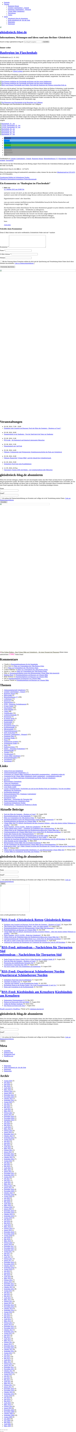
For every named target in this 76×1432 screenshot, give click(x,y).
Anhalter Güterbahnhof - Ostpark (20, 158)
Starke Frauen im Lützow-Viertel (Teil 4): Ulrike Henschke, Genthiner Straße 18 (29, 959)
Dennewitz (7, 700)
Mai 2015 (7, 1296)
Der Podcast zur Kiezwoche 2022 (14, 1005)
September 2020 (9, 1194)
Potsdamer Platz (9, 736)
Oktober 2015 (8, 1287)
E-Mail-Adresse (5, 254)
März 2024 (7, 1129)
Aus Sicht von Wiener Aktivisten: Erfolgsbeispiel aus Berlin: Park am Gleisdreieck (29, 778)
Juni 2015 (7, 1294)
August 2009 (8, 1417)
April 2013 (7, 1339)
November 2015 (9, 1285)
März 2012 (7, 1362)
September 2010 (9, 1394)
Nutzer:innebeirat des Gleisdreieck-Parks (16, 801)
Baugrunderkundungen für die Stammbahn (24, 664)
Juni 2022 (7, 1164)
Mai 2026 (7, 1086)
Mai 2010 (7, 1401)
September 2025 (9, 1100)
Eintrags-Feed (8, 1052)
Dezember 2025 (9, 1095)
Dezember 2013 (9, 1326)
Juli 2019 (7, 1219)
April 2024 (7, 1127)
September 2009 (9, 1415)
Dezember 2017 (9, 1246)
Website (2, 258)
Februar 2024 (8, 1130)
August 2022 (8, 1161)
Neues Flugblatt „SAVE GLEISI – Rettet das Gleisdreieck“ (22, 827)
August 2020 (8, 1196)
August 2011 (8, 1374)
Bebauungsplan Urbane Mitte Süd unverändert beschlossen (22, 843)
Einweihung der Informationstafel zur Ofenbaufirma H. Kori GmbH (25, 837)
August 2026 (8, 1081)
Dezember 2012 (9, 1346)
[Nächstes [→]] (3, 1431)
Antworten (7, 225)
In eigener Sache (9, 718)
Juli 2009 (7, 1419)
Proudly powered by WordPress (10, 1009)
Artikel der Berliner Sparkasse (13, 1004)
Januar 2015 (8, 1303)
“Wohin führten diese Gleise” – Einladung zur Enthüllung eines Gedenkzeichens (29, 828)
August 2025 (8, 1102)
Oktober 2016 (8, 1266)
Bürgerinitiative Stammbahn (12, 781)
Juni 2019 (7, 1221)
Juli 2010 (7, 1397)
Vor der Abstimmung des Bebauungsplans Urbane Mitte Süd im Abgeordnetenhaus (30, 844)
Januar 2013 (8, 1344)
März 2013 (7, 1340)
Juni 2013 (7, 1335)
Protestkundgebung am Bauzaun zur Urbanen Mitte (32, 675)
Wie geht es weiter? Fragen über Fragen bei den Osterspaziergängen (25, 940)
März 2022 (7, 1170)
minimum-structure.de (37, 1009)
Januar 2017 (8, 1260)
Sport (5, 745)
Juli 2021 (7, 1178)
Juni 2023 (7, 1143)
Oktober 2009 (8, 1413)
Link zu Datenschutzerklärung (24, 263)
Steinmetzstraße (9, 750)
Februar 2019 (8, 1228)
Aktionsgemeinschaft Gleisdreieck (14, 690)
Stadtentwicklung (9, 747)
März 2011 (7, 1383)
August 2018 (8, 1235)
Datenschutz (8, 1071)
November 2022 (9, 1155)
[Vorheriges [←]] (1, 1431)
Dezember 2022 (9, 1154)
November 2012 (9, 1347)
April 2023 (7, 1146)
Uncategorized (8, 754)
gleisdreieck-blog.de (13, 32)
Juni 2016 (7, 1273)
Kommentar (4, 247)
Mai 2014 (7, 1317)
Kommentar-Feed (9, 1054)
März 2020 (7, 1205)
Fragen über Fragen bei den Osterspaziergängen (19, 834)
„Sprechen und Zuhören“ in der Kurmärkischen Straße (21, 983)
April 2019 (7, 1225)
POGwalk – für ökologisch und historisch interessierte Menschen (24, 440)
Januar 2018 (8, 1244)
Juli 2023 (7, 1141)
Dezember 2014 (9, 1305)
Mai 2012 (7, 1358)
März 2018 (7, 1241)
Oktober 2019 (8, 1214)
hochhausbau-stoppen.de (11, 792)
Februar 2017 (8, 1258)
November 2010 (9, 1390)
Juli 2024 (7, 1121)
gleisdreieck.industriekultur (12, 785)
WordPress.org (8, 1056)
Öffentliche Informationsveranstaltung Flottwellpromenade (18, 179)
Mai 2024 (7, 1125)
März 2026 (7, 1089)
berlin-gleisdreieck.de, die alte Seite (19, 20)
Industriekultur (8, 720)
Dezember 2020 (9, 1189)
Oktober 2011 (8, 1371)
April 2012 (7, 1360)
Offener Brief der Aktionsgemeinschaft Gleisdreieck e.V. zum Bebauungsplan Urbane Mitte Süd (34, 850)
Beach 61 (7, 780)
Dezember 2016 (9, 1262)
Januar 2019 (8, 1230)
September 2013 (9, 1331)
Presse (6, 740)
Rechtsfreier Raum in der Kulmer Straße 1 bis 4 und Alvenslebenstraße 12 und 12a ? (30, 985)
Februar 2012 (8, 1363)
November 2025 (9, 1097)
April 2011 (7, 1381)
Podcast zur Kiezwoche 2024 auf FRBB (16, 1002)
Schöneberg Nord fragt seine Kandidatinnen (17, 464)
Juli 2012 (7, 1355)
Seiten (6, 16)
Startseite (7, 2)
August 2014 (8, 1312)
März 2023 (7, 1148)
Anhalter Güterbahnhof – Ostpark (18, 8)
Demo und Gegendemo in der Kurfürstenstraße (18, 987)
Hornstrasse (7, 716)
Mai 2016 (7, 1275)
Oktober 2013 (8, 1330)
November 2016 (9, 1264)
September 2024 (9, 1120)
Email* (2, 493)
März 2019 (7, 1226)
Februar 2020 (8, 1207)
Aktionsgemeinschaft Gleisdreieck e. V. (16, 772)
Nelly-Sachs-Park (9, 732)
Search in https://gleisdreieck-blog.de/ (11, 42)
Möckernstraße (8, 729)
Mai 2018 (7, 1239)
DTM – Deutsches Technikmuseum (15, 704)
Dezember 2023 (9, 1134)
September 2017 (9, 1250)
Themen (6, 4)
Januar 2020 (8, 1209)
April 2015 (7, 1298)
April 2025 (7, 1109)
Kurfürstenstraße (9, 727)
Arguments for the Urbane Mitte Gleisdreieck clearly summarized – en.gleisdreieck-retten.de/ (33, 776)
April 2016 (7, 1276)
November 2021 (9, 1173)
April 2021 (7, 1182)
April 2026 (7, 1088)
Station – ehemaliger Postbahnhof (14, 749)
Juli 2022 (7, 1162)
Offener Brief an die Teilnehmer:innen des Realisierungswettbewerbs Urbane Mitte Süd (31, 830)
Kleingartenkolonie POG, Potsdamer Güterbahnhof (20, 794)
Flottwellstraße (8, 709)
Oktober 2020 (8, 1193)
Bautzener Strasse (13, 6)
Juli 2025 (7, 1104)
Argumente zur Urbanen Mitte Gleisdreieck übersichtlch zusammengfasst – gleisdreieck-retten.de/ (34, 774)
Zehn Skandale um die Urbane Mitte (15, 841)
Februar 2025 (8, 1113)
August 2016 (8, 1269)
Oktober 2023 (8, 1136)
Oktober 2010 (8, 1392)
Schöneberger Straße (10, 743)
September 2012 (9, 1351)
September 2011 (9, 1372)
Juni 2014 (7, 1315)
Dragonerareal (8, 702)
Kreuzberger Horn (9, 725)
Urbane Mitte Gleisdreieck (16, 11)
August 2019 (8, 1218)
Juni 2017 (7, 1253)
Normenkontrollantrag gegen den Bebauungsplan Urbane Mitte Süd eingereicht (34, 673)
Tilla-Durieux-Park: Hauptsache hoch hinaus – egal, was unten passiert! (26, 926)
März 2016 (7, 1278)
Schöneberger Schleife (11, 741)
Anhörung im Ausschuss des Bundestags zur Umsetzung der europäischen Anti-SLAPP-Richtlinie (34, 839)
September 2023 (9, 1138)
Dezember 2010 (9, 1388)
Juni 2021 (7, 1180)
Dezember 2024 (9, 1116)
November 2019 (9, 1212)
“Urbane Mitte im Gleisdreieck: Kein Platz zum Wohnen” (22, 851)
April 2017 (7, 1257)
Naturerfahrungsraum (10, 731)
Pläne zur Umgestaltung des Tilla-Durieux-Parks (29, 666)
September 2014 (9, 1310)
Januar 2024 (8, 1132)
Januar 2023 (8, 1152)
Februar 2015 (8, 1301)
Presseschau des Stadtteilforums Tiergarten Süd (18, 963)
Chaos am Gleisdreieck (11, 783)
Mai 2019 (7, 1223)
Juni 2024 (7, 1123)
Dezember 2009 (9, 1410)
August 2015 (8, 1291)
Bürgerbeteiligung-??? (51, 158)
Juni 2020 (7, 1200)
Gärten (10, 15)
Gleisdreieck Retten (57, 920)
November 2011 (9, 1369)
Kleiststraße (7, 724)
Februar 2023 (8, 1150)
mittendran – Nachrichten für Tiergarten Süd (31, 954)
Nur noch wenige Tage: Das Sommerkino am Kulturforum (22, 966)
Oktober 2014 (8, 1308)
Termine (6, 752)
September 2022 (9, 1159)
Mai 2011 (7, 1379)
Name (2, 250)
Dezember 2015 (9, 1283)
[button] (7, 138)
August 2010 (8, 1396)
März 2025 (7, 1111)
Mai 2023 (7, 1145)
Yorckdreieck (8, 759)
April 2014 (7, 1319)
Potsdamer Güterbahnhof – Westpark (19, 9)
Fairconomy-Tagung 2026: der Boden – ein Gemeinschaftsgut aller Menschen (28, 470)
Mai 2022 (7, 1166)
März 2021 (7, 1184)
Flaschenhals (62, 158)
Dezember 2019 (9, 1210)
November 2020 (9, 1191)
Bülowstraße (8, 695)
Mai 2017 (7, 1255)
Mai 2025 (7, 1107)
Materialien (11, 22)
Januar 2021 (8, 1187)
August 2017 (8, 1251)
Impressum (11, 24)
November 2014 (9, 1307)
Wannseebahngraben (10, 757)
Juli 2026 (7, 1082)
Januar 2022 (8, 1171)
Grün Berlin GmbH (10, 787)
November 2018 (9, 1234)
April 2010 (7, 1403)
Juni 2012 (7, 1356)
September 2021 (9, 1175)
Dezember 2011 (9, 1367)
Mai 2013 (7, 1337)
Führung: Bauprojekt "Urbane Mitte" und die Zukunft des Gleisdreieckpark (27, 458)
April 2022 (7, 1168)
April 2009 (7, 1424)
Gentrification (8, 713)
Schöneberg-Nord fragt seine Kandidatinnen (18, 980)
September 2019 (9, 1216)
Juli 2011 (7, 1376)
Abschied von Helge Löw (12, 981)
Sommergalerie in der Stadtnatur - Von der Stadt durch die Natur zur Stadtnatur (28, 434)
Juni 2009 (7, 1420)
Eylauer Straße (8, 706)
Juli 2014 (7, 1314)
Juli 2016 (7, 1271)
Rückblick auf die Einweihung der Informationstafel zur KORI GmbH (26, 835)
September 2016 (9, 1267)
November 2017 (9, 1248)
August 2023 (8, 1139)
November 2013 (9, 1328)
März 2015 (7, 1299)
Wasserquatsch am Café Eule (13, 446)
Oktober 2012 (8, 1349)
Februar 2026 (8, 1091)
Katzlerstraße (8, 722)
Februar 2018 (8, 1242)
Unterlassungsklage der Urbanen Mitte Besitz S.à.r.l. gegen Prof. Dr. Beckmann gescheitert (32, 832)
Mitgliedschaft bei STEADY (66, 172)
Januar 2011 (7, 1387)
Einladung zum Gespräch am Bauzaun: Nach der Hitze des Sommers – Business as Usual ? (32, 428)
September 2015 (9, 1289)
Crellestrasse (8, 699)
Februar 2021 (8, 1186)
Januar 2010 (8, 1408)
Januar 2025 (8, 1114)
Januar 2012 (8, 1365)
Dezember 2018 (9, 1232)
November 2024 (9, 1118)
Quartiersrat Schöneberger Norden (14, 803)
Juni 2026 (7, 1084)
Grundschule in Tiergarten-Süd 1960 (15, 965)
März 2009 (7, 1426)
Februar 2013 (8, 1342)
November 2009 (9, 1412)
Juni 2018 (7, 1237)
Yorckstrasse (12, 13)
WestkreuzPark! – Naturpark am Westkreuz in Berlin (20, 804)
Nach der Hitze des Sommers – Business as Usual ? (20, 814)
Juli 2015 (7, 1292)
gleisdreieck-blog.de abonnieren (18, 18)
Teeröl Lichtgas (18, 71)
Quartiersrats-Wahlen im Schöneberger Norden (14, 177)
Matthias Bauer (8, 675)
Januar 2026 (8, 1093)
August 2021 (8, 1177)
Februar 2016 (8, 1280)
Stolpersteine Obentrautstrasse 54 (14, 1000)
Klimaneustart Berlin (10, 796)
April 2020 (7, 1203)
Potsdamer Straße (9, 738)
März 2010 (7, 1404)
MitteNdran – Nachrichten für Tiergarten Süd (18, 799)
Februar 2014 (8, 1323)
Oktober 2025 (8, 1098)
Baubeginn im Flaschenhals (18, 52)
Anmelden (7, 1051)
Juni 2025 (7, 1105)
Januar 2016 (8, 1282)
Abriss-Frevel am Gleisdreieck (13, 771)
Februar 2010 (8, 1406)
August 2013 (8, 1333)
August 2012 (8, 1353)
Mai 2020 (7, 1202)
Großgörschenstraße (10, 715)
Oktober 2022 (8, 1157)
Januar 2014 (8, 1324)
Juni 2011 (7, 1378)
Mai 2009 (7, 1422)
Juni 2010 (7, 1399)
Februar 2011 (8, 1385)
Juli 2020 (7, 1198)
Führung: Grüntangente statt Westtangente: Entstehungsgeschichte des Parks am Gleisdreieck (33, 452)
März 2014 (7, 1321)
